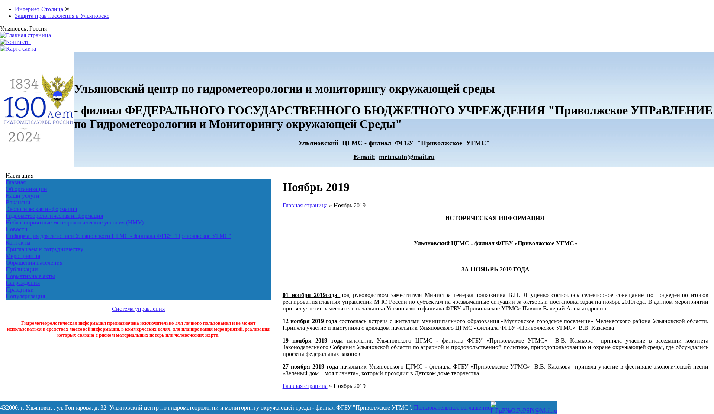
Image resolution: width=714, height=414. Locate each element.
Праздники (20, 289)
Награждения (23, 283)
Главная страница (305, 205)
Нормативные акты (30, 276)
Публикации (22, 269)
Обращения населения (34, 262)
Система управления (138, 309)
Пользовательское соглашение (452, 407)
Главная (16, 182)
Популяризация (25, 296)
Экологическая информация (41, 209)
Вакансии (18, 202)
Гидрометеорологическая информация (54, 216)
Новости (17, 229)
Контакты (18, 242)
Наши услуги (22, 195)
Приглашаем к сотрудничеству (44, 249)
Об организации (26, 189)
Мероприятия (23, 256)
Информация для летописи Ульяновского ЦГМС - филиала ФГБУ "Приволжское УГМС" (118, 236)
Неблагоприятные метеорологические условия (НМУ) (75, 222)
